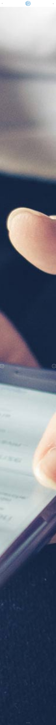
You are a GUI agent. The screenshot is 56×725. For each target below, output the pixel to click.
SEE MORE (23, 308)
